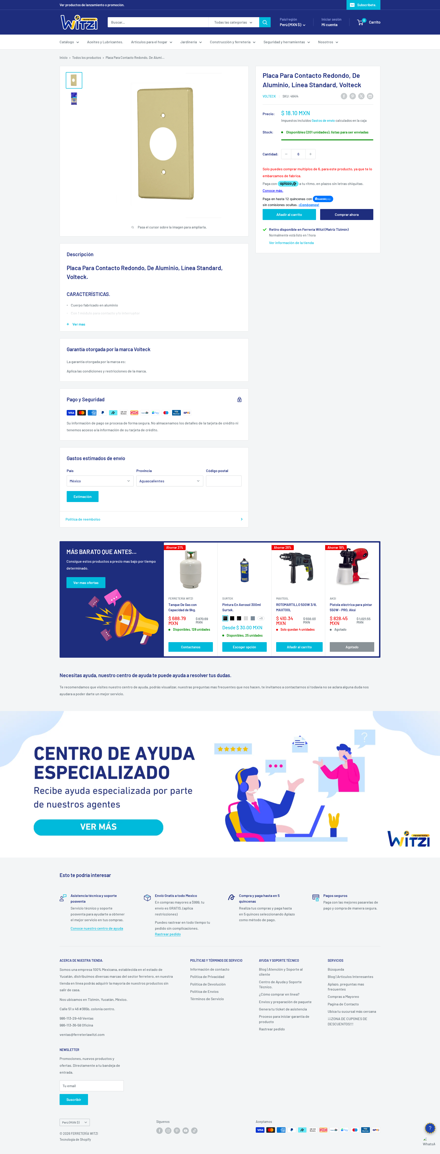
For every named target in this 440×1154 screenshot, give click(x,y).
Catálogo (67, 42)
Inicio (64, 58)
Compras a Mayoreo (343, 996)
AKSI (333, 598)
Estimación (83, 496)
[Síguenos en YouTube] (185, 1130)
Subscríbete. (366, 5)
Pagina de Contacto (343, 1004)
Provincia (144, 470)
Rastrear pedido (168, 934)
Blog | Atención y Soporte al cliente (281, 971)
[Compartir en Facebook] (344, 95)
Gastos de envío (323, 120)
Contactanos (190, 647)
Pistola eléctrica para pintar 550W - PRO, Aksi (351, 607)
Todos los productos (86, 58)
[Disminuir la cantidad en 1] (286, 154)
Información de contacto (209, 969)
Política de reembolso (83, 519)
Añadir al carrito (289, 214)
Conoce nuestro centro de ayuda (97, 928)
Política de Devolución (208, 984)
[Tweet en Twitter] (361, 95)
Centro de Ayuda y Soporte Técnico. (280, 984)
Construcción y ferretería (230, 42)
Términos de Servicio (207, 999)
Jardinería (188, 42)
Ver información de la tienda (291, 242)
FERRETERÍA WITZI (180, 598)
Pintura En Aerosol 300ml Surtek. (241, 607)
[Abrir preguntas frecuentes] (430, 1128)
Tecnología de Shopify (75, 1139)
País (70, 470)
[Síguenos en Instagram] (168, 1130)
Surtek (227, 598)
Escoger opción (244, 647)
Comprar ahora (347, 214)
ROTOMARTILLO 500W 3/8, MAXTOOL (296, 607)
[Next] (379, 599)
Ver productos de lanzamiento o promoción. (92, 5)
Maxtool (282, 598)
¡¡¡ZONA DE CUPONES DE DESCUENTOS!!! (347, 1021)
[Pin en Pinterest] (352, 95)
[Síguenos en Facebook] (159, 1130)
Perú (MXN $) (71, 1122)
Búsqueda (336, 969)
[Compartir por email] (370, 95)
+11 (261, 618)
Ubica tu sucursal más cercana (352, 1011)
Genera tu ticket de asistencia (283, 1009)
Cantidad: (270, 154)
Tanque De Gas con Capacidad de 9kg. (182, 607)
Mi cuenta (330, 24)
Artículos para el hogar (149, 42)
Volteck (269, 96)
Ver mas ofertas (86, 582)
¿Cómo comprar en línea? (279, 994)
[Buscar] (265, 22)
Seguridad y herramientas (284, 42)
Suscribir (73, 1099)
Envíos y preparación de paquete (285, 1001)
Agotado (352, 647)
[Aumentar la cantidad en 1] (310, 154)
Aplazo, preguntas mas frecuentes (346, 986)
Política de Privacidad (207, 976)
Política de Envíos (204, 991)
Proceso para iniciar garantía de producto (284, 1019)
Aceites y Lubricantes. (105, 42)
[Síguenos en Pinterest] (177, 1130)
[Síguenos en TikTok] (194, 1130)
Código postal (217, 470)
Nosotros (325, 42)
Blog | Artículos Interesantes (350, 976)
